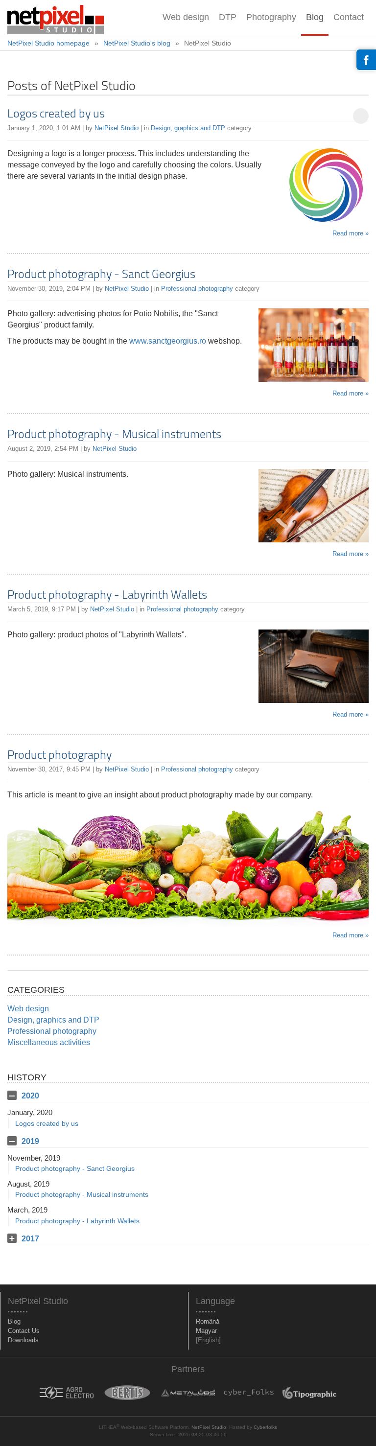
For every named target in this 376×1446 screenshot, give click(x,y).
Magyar (206, 1330)
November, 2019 (33, 1158)
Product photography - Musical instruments (114, 435)
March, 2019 (27, 1210)
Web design (186, 17)
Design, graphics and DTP (188, 128)
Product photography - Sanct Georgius (101, 275)
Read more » (350, 233)
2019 (30, 1141)
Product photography (59, 756)
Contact (348, 17)
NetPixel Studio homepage (48, 43)
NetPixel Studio (116, 128)
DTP (227, 17)
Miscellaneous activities (48, 1042)
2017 (30, 1239)
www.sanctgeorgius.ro (167, 341)
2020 (30, 1096)
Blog (315, 17)
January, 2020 (29, 1112)
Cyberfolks (265, 1427)
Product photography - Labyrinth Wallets (107, 596)
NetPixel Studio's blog (136, 43)
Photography (271, 17)
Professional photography (197, 288)
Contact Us (24, 1330)
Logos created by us (56, 114)
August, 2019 (28, 1184)
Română (207, 1321)
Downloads (23, 1340)
